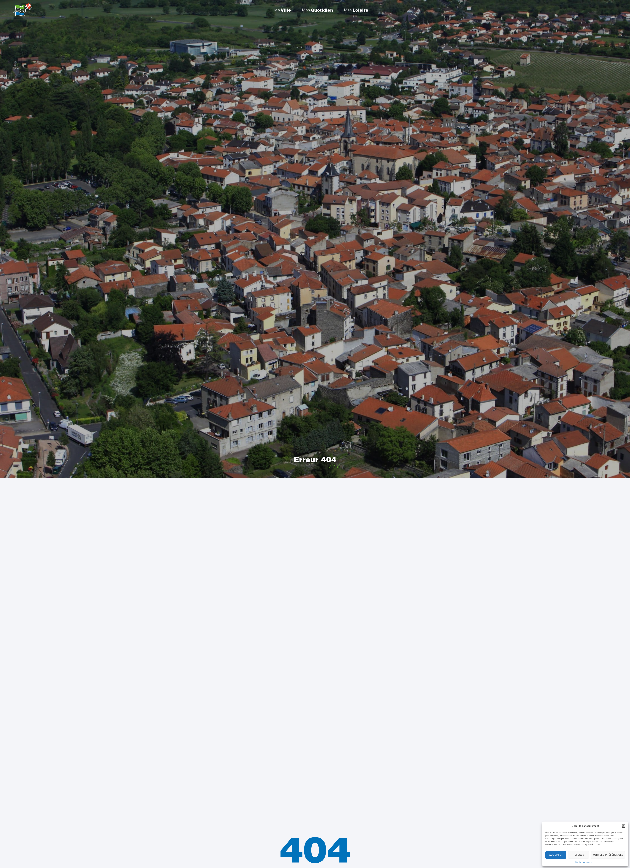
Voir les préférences (607, 854)
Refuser (578, 854)
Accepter (556, 854)
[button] (623, 826)
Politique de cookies (583, 862)
